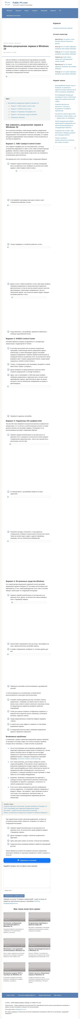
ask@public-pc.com (20, 1009)
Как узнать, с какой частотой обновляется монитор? (21, 810)
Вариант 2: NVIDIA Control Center (21, 109)
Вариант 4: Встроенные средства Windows (24, 114)
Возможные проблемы (18, 117)
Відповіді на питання (13, 15)
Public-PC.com (20, 2)
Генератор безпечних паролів (62, 28)
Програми (44, 10)
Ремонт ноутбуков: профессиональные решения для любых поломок (64, 140)
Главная (6, 43)
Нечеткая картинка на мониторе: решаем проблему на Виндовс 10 (25, 806)
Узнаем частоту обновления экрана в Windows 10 (39, 973)
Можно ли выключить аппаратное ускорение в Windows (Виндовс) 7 (26, 812)
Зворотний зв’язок (45, 995)
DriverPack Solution (24, 759)
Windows (9, 10)
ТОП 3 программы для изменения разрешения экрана (21, 808)
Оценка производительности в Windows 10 (39, 949)
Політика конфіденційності (27, 995)
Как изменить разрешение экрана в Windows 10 (23, 103)
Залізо (26, 10)
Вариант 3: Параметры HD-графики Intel (23, 111)
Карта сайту (11, 995)
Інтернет (35, 10)
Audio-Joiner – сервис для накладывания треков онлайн (63, 59)
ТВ (60, 10)
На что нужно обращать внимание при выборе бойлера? (65, 66)
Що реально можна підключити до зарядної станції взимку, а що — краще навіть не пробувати (65, 116)
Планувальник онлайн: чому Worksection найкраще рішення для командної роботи (65, 133)
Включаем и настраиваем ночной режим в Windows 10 (14, 949)
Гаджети (18, 10)
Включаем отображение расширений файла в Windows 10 (12, 924)
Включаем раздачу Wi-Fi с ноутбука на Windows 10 (13, 973)
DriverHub (34, 759)
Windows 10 (18, 43)
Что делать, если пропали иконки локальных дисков (64, 41)
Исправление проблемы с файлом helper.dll (38, 923)
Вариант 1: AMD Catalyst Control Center (23, 106)
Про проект (57, 995)
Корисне (53, 10)
